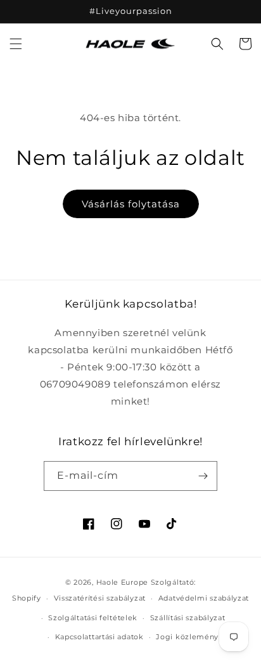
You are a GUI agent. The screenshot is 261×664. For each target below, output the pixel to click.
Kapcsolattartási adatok (99, 636)
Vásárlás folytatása (131, 204)
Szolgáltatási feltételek (92, 617)
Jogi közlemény (187, 636)
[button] (16, 44)
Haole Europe (122, 582)
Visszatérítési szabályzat (100, 598)
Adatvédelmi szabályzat (203, 598)
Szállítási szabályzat (188, 617)
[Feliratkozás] (203, 476)
